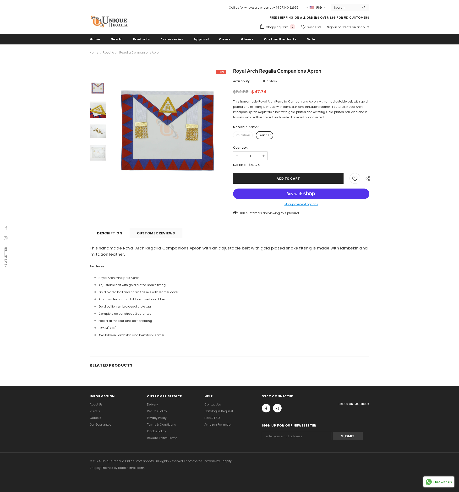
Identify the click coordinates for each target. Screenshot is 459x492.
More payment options (301, 204)
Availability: (242, 81)
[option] (168, 131)
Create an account (355, 27)
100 (242, 213)
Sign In (332, 27)
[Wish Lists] (355, 178)
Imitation (243, 135)
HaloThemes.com (131, 468)
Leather (264, 135)
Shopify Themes (101, 468)
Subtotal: (240, 165)
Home (94, 52)
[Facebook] (266, 408)
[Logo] (109, 21)
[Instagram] (277, 408)
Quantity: (240, 148)
